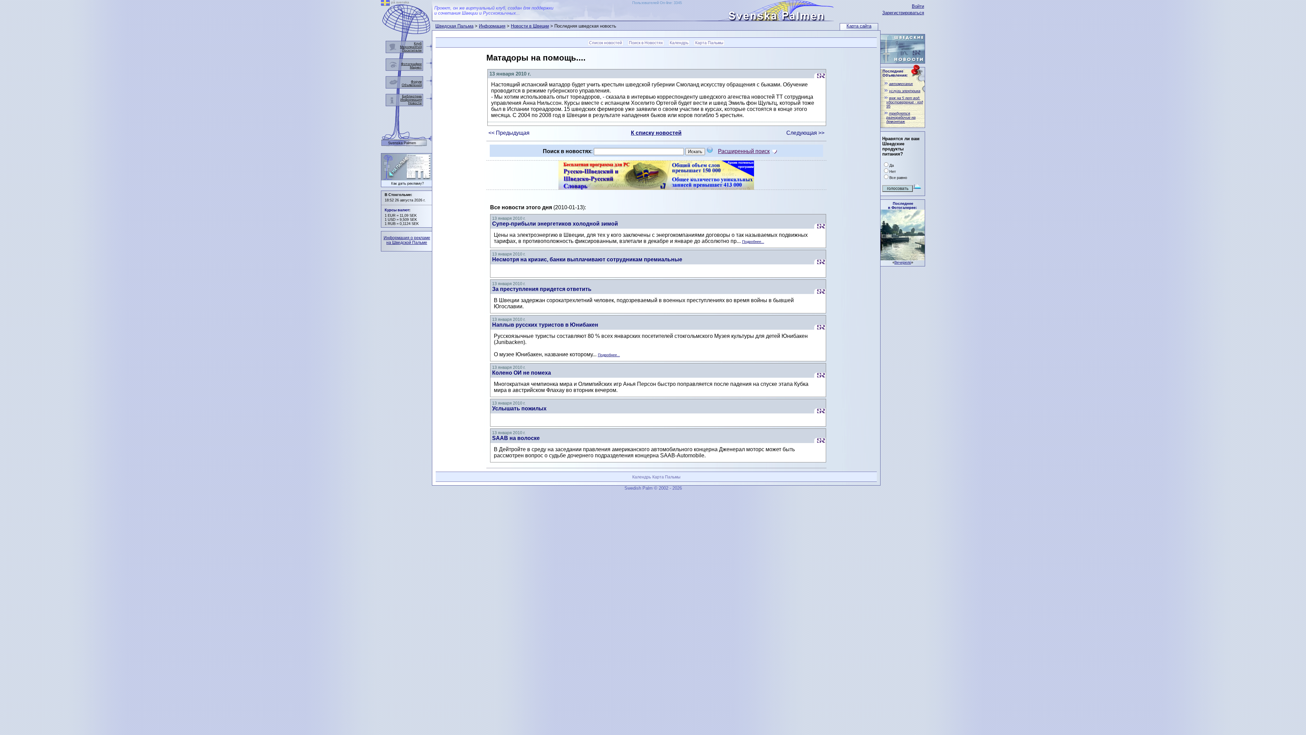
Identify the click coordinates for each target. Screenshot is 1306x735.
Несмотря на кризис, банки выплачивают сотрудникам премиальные (587, 259)
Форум (416, 81)
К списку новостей (656, 133)
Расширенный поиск (744, 151)
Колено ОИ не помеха (521, 373)
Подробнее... (753, 242)
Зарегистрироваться (903, 12)
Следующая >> (805, 133)
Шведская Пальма (454, 26)
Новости (415, 103)
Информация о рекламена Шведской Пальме (407, 240)
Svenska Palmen (402, 143)
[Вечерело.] (903, 258)
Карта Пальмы (709, 42)
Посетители (412, 50)
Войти (918, 6)
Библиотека (412, 96)
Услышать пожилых (519, 408)
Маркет (416, 67)
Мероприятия (411, 47)
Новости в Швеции (530, 26)
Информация (492, 26)
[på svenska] (385, 4)
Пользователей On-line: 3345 (657, 3)
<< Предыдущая (509, 133)
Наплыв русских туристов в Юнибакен (545, 325)
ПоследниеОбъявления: (895, 73)
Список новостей (605, 42)
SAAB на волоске (516, 438)
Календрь (679, 42)
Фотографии (411, 64)
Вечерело (902, 262)
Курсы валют (397, 210)
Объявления (412, 85)
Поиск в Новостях (646, 42)
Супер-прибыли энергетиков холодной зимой (555, 224)
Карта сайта (859, 26)
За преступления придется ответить (541, 289)
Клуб (418, 43)
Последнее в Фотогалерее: (902, 205)
